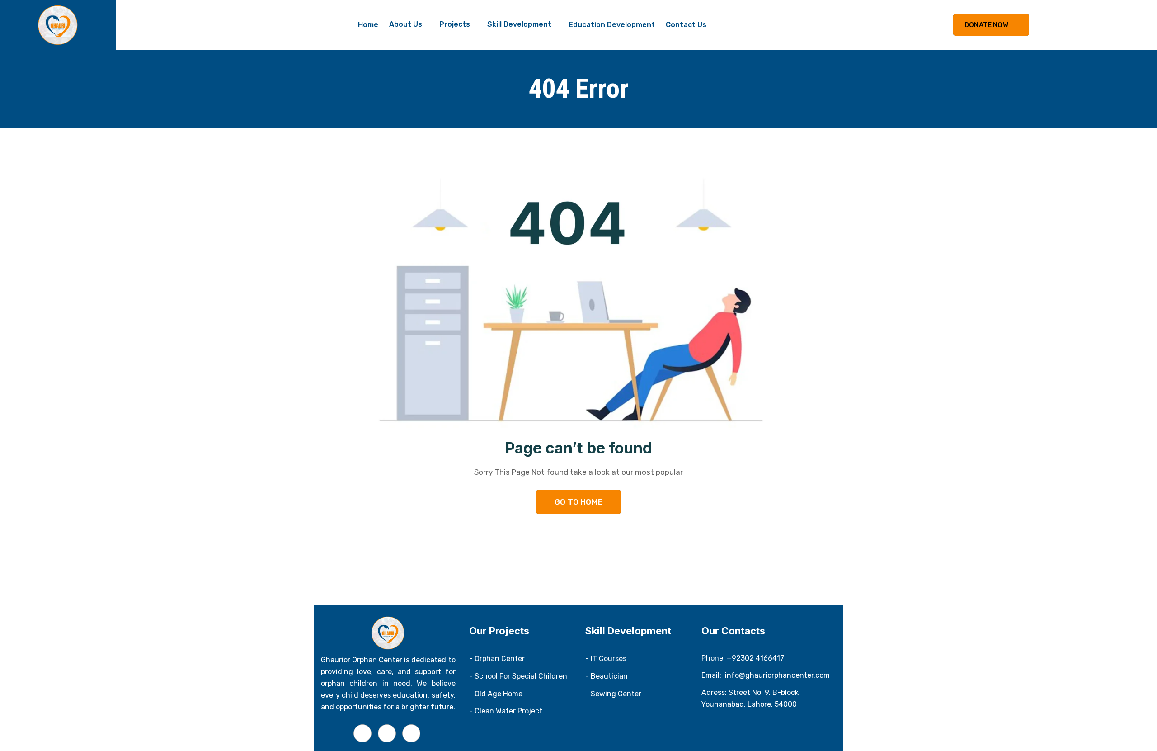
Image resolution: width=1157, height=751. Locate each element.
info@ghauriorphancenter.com (777, 675)
